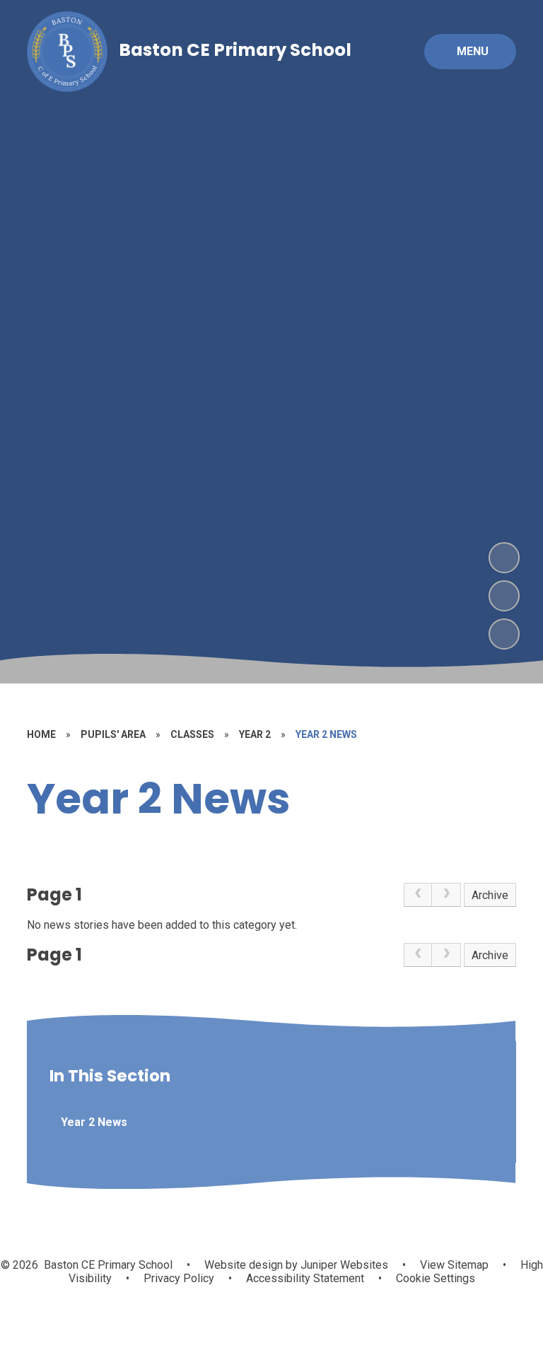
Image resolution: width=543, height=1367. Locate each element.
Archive (490, 895)
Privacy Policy (179, 1278)
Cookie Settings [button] (435, 1278)
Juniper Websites (343, 1265)
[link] (418, 895)
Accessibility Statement (305, 1278)
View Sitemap (454, 1265)
